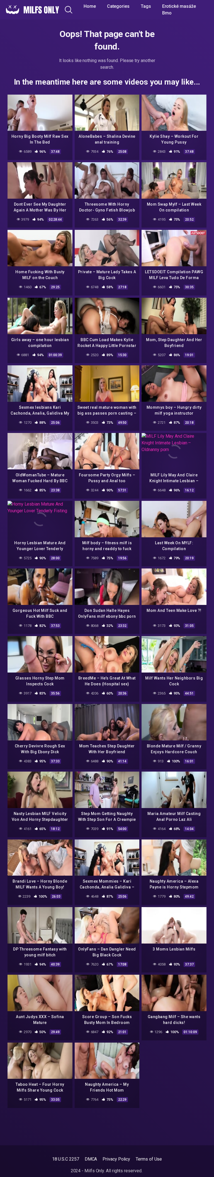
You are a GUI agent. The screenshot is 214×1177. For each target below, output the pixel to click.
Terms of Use (149, 1159)
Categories (118, 6)
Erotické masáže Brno (179, 10)
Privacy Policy (116, 1159)
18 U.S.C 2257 (65, 1159)
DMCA (91, 1159)
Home (90, 6)
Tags (146, 6)
